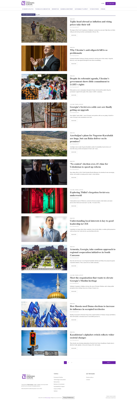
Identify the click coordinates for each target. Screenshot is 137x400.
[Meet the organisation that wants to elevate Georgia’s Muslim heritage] (44, 286)
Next (108, 362)
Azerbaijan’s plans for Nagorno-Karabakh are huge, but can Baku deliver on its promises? (91, 138)
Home (102, 3)
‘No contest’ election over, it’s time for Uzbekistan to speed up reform (89, 165)
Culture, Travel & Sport (76, 104)
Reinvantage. (30, 384)
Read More (73, 35)
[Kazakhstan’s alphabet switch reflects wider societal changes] (44, 342)
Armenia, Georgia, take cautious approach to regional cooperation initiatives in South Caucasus (92, 252)
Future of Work (94, 9)
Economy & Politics (27, 9)
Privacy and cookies (111, 396)
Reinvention (55, 9)
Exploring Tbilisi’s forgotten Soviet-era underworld (89, 194)
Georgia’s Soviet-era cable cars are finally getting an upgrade (91, 108)
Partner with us (89, 377)
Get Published (110, 3)
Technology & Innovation (42, 9)
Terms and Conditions (111, 397)
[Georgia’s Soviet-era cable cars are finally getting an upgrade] (44, 115)
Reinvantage (48, 397)
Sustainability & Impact (81, 9)
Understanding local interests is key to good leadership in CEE (92, 222)
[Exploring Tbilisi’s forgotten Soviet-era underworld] (44, 200)
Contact (88, 379)
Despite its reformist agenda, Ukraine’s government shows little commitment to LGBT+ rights (89, 81)
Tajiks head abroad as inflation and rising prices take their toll (91, 23)
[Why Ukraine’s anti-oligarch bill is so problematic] (44, 58)
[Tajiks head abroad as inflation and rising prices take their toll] (44, 29)
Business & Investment (67, 9)
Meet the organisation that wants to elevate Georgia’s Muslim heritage (91, 279)
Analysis (72, 19)
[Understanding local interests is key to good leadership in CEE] (44, 229)
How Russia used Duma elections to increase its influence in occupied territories (92, 308)
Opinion (103, 9)
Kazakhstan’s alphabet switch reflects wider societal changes (92, 336)
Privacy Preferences (68, 397)
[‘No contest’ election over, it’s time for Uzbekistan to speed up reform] (44, 172)
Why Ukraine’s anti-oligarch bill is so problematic (88, 51)
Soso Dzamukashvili (74, 27)
